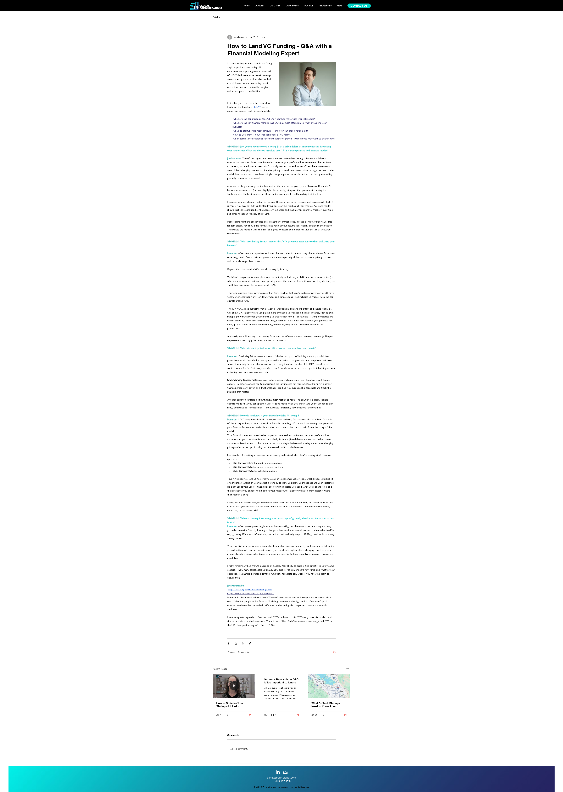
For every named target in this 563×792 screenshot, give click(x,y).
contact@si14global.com (281, 777)
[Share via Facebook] (228, 643)
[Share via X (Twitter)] (235, 643)
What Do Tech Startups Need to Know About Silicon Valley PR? (325, 705)
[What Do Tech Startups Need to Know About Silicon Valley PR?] (329, 686)
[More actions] (334, 37)
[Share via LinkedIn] (243, 643)
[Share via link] (250, 643)
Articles (216, 17)
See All (347, 669)
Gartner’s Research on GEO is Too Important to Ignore (281, 681)
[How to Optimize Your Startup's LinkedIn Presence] (234, 686)
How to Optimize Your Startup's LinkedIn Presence (229, 705)
